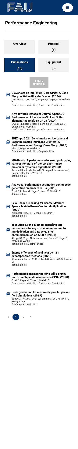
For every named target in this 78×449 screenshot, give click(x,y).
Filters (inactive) (39, 82)
